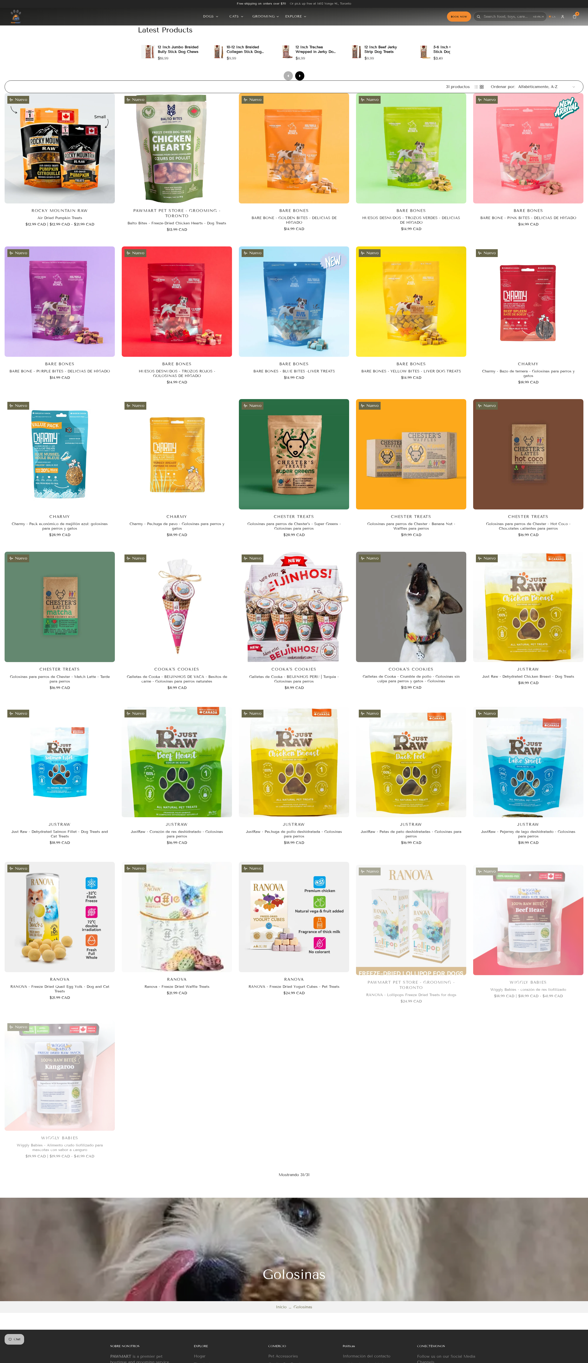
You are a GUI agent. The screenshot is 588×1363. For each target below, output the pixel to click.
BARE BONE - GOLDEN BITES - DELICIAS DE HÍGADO (294, 220)
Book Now (459, 16)
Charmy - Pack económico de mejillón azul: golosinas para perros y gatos (60, 526)
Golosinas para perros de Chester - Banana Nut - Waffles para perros (411, 526)
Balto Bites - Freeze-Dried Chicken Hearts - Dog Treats (176, 223)
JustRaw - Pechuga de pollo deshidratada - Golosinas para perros (294, 833)
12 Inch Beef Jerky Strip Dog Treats (381, 49)
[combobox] (507, 16)
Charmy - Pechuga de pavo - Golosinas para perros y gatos (177, 526)
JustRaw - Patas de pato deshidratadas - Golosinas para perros (411, 833)
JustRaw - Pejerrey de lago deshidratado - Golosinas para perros (528, 833)
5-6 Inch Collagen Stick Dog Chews (449, 49)
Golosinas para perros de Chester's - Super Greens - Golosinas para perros (294, 526)
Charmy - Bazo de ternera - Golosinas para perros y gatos (528, 373)
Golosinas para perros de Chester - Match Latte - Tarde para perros (60, 678)
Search (538, 16)
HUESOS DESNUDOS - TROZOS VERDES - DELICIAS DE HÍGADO (411, 220)
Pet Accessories (283, 1356)
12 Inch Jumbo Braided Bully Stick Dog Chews (178, 49)
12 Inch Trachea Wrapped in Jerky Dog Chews (316, 51)
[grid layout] (481, 86)
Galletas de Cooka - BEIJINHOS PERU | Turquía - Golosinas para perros (294, 678)
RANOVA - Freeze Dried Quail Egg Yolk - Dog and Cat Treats (59, 988)
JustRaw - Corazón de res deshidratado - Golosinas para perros (177, 833)
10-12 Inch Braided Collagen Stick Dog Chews (244, 51)
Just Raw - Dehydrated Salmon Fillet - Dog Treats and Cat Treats (59, 833)
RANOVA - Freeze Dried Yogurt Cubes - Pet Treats (294, 986)
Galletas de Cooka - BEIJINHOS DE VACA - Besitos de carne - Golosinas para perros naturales (177, 678)
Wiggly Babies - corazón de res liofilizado (528, 986)
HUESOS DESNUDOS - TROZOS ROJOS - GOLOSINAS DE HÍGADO (177, 373)
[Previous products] (288, 75)
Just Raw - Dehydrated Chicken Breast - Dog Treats (528, 676)
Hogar (200, 1356)
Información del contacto (366, 1356)
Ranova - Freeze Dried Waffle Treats (176, 986)
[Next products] (299, 75)
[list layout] (476, 86)
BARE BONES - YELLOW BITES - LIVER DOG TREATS (411, 371)
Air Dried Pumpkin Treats (59, 218)
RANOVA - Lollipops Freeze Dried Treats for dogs (411, 992)
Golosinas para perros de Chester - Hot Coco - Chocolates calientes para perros (528, 526)
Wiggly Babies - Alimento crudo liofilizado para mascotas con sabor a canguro (60, 1144)
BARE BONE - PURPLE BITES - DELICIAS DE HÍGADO (59, 371)
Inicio (281, 1307)
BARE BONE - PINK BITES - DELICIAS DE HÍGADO (528, 218)
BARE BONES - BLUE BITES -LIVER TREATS (294, 371)
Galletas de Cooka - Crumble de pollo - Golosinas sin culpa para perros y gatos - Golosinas (411, 678)
